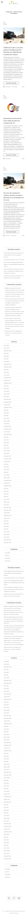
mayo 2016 (6, 526)
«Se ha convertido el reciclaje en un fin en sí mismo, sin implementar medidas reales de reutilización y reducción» (13, 271)
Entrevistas (7, 560)
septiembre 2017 (8, 485)
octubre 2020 (7, 404)
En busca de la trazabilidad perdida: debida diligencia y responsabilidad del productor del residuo (14, 264)
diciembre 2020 (7, 399)
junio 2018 (6, 466)
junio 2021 (6, 385)
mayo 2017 (6, 493)
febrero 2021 (7, 394)
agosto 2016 (6, 518)
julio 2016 (6, 521)
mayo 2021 (6, 388)
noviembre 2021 (7, 377)
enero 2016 (6, 537)
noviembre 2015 (7, 542)
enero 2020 (6, 423)
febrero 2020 (7, 421)
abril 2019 (6, 445)
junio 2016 (6, 523)
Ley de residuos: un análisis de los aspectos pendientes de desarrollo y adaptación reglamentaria (13, 320)
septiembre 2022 (8, 366)
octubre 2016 (7, 512)
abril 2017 (6, 496)
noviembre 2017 (7, 480)
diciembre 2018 (7, 456)
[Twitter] (19, 898)
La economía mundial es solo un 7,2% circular (14, 259)
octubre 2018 (7, 461)
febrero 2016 (7, 534)
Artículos (7, 235)
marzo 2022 (6, 375)
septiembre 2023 (8, 350)
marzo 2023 (6, 361)
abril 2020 (6, 415)
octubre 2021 (7, 380)
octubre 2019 (7, 431)
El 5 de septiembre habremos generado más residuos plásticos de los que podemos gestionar (14, 255)
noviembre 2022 (7, 364)
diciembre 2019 (7, 426)
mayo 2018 (6, 469)
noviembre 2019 (7, 429)
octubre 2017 (7, 483)
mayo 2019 (6, 442)
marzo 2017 (6, 499)
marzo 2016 (6, 531)
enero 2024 (6, 348)
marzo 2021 (6, 391)
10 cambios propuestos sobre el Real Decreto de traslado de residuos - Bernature (13, 309)
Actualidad (8, 86)
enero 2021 (6, 396)
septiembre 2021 (8, 383)
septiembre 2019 (8, 434)
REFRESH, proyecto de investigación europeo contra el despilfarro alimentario (14, 302)
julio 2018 (6, 464)
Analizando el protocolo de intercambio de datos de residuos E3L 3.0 (13, 121)
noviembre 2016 (7, 510)
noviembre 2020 (7, 402)
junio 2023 (6, 353)
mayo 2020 (6, 412)
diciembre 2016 (7, 507)
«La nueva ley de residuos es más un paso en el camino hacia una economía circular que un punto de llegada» (13, 642)
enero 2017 (6, 504)
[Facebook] (14, 898)
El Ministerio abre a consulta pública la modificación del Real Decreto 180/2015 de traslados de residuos (14, 313)
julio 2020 (6, 410)
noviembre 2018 (7, 458)
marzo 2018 (6, 475)
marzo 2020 (6, 418)
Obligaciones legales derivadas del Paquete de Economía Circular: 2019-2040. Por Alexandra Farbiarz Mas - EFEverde (14, 290)
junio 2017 (6, 491)
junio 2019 (6, 439)
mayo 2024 (6, 345)
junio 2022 (6, 369)
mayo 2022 (6, 372)
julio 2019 (6, 437)
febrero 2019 (7, 450)
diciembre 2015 (7, 539)
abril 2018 (6, 472)
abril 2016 (6, 529)
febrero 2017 (7, 502)
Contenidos (14, 86)
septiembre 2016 (8, 515)
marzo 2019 (6, 448)
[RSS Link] (9, 898)
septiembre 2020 (8, 407)
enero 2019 (6, 453)
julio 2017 (6, 488)
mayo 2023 (6, 356)
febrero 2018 (7, 477)
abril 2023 (6, 358)
